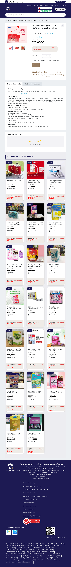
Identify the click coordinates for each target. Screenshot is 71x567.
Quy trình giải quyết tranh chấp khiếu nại (35, 489)
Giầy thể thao (21, 553)
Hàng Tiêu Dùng (59, 543)
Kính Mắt (36, 553)
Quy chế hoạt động (29, 483)
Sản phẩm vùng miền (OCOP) (15, 549)
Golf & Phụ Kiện (20, 547)
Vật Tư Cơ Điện (44, 556)
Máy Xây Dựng (26, 556)
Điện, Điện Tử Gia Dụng (34, 543)
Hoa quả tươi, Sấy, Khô (44, 558)
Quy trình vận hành (29, 493)
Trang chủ (8, 20)
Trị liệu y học (35, 556)
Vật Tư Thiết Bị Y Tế (54, 553)
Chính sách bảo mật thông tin (32, 486)
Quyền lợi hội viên (44, 5)
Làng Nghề (44, 551)
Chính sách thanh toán (30, 506)
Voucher (36, 5)
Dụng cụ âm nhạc (21, 560)
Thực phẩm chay (55, 560)
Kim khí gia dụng (11, 562)
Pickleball (55, 558)
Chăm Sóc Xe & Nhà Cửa (13, 545)
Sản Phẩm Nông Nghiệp (48, 547)
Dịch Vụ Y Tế (43, 553)
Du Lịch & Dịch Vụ (43, 560)
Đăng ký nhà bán (54, 5)
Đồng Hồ (51, 551)
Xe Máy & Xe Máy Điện (46, 549)
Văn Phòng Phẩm (55, 556)
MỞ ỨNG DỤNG (60, 1)
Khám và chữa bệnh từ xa (13, 556)
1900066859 (59, 538)
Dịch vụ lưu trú (10, 560)
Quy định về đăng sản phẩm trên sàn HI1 (35, 496)
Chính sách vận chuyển (30, 499)
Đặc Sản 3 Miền (38, 545)
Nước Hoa (21, 551)
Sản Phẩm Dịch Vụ (11, 551)
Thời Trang (29, 547)
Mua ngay (36, 65)
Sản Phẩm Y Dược (34, 551)
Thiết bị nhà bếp (10, 558)
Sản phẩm (29, 5)
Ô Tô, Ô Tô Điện (10, 547)
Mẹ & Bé (17, 543)
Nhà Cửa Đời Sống (26, 545)
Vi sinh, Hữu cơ (31, 558)
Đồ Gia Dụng (10, 543)
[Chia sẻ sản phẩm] (62, 25)
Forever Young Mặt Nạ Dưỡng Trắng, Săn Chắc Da (34, 20)
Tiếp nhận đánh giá (29, 512)
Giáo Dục (29, 553)
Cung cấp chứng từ (29, 509)
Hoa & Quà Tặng (32, 560)
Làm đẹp (15, 20)
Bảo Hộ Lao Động (11, 553)
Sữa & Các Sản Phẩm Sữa (51, 545)
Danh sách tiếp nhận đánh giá (32, 516)
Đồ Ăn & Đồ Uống (47, 543)
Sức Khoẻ (23, 543)
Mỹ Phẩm (37, 547)
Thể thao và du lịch (27, 562)
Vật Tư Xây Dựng (21, 558)
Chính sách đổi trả (28, 502)
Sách (26, 551)
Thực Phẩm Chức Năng (32, 549)
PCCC (19, 562)
